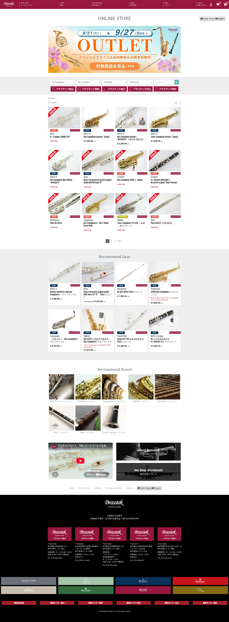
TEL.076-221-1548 (110, 565)
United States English (213, 18)
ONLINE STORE (114, 18)
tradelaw (98, 488)
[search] (176, 82)
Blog (167, 3)
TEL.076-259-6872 (137, 560)
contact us (130, 488)
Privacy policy (84, 488)
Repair (133, 3)
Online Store (26, 3)
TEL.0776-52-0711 (164, 558)
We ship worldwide (114, 488)
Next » (120, 241)
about (72, 488)
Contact (201, 3)
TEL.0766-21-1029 (82, 560)
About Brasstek (97, 3)
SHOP (62, 3)
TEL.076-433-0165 (55, 558)
